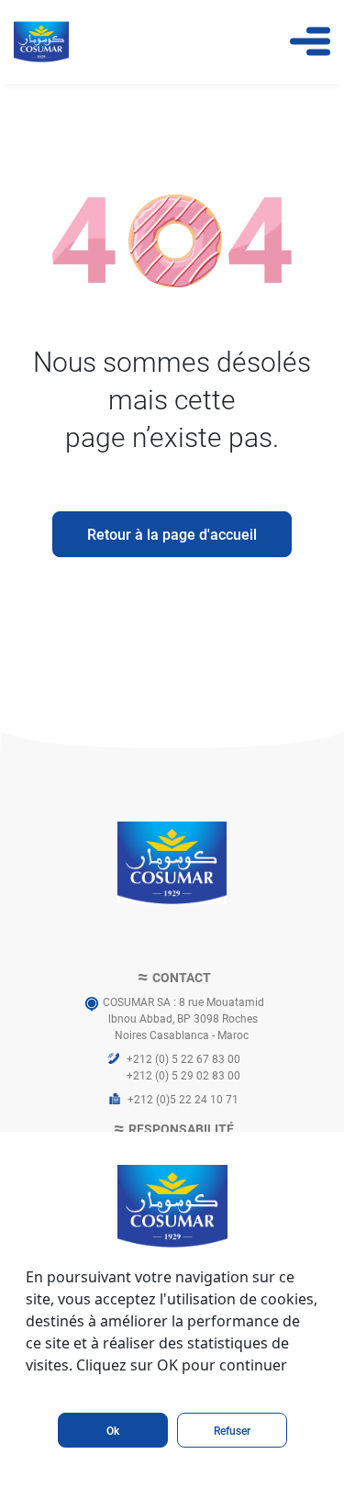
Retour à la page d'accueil (172, 533)
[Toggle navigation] (310, 41)
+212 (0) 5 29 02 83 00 (183, 1075)
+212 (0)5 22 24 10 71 (183, 1098)
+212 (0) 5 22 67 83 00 (183, 1058)
